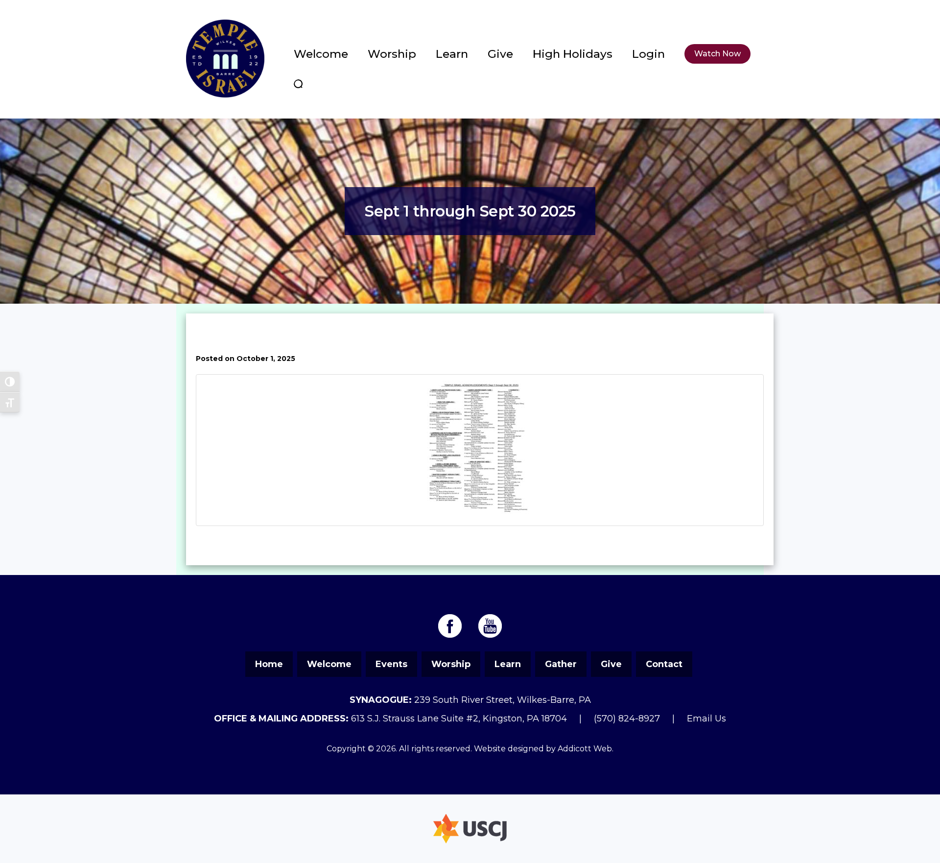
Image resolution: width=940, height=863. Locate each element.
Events (391, 664)
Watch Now (717, 53)
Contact (664, 664)
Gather (561, 664)
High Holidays (572, 54)
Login (648, 54)
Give (500, 54)
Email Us (706, 718)
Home (269, 664)
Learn (452, 54)
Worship (392, 54)
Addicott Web (585, 748)
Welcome (321, 54)
